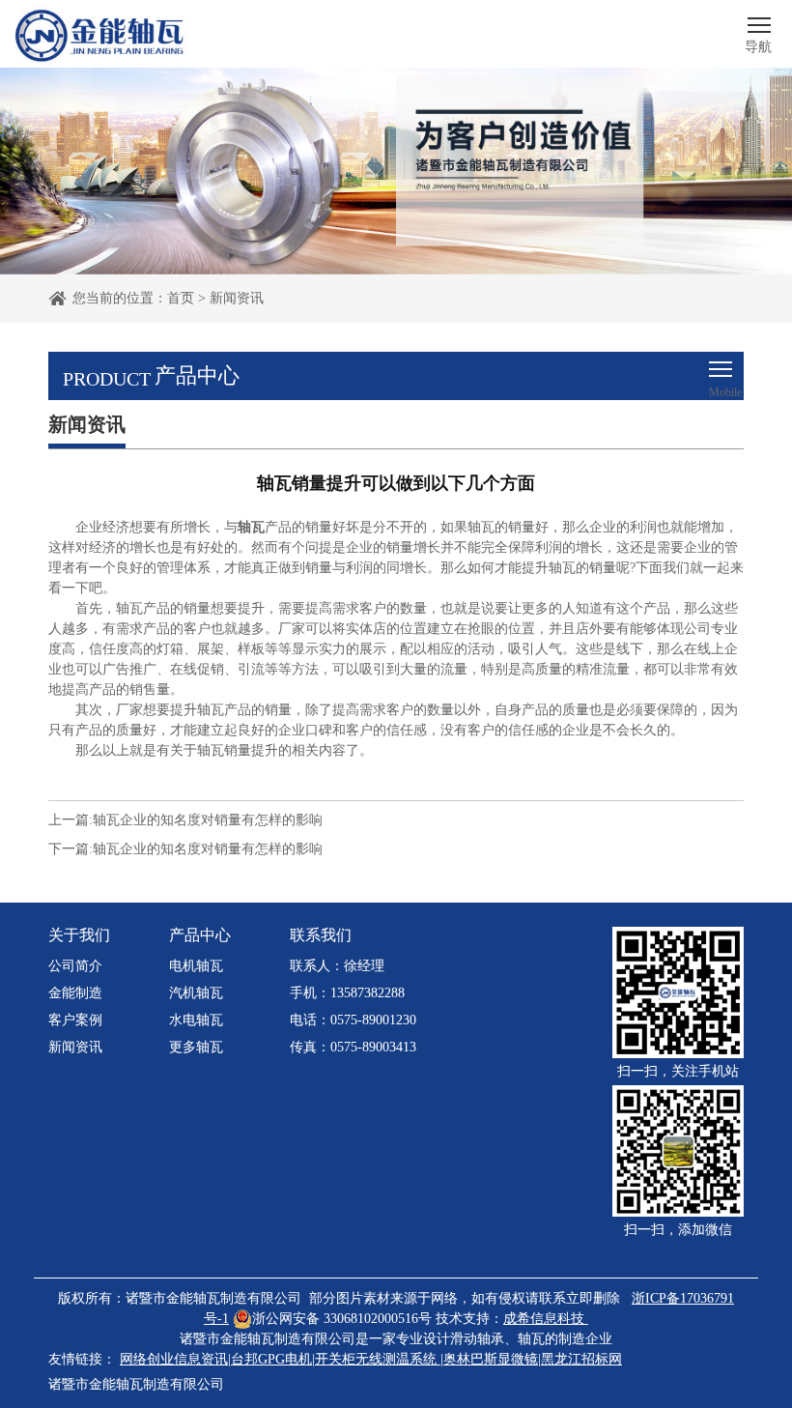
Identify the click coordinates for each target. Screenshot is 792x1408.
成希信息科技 (543, 1318)
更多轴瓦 (196, 1047)
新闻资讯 (237, 298)
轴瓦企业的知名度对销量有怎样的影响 (208, 820)
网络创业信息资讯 (174, 1359)
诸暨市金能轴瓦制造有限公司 (136, 1384)
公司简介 (75, 966)
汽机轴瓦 (196, 993)
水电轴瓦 (196, 1020)
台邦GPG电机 (271, 1359)
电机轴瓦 (196, 966)
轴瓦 (531, 1339)
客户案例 (75, 1020)
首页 (180, 298)
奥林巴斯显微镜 (490, 1359)
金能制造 (75, 993)
